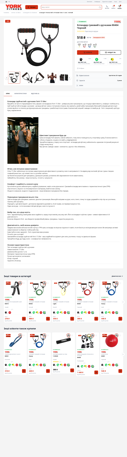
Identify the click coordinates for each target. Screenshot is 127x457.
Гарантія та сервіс (107, 1)
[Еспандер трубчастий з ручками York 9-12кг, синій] (89, 46)
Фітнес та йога (16, 12)
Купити (89, 52)
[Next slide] (120, 61)
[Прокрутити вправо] (69, 77)
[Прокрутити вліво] (6, 77)
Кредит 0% (112, 52)
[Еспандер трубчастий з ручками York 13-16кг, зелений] (95, 46)
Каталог (33, 7)
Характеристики (20, 93)
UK (6, 1)
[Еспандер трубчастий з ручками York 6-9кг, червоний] (84, 46)
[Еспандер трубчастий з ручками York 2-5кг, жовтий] (79, 46)
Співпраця (97, 1)
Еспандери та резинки (30, 12)
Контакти (89, 1)
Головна (6, 12)
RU (9, 2)
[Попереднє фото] (8, 52)
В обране (81, 68)
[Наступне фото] (68, 52)
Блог (120, 1)
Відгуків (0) (35, 93)
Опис (8, 93)
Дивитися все (116, 276)
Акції (115, 1)
